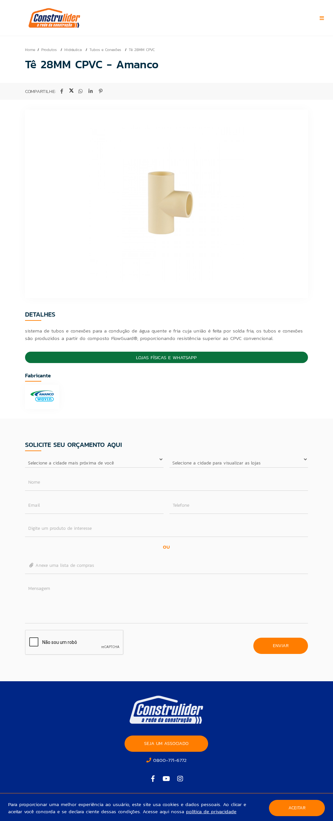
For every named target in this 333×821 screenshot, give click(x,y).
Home (30, 50)
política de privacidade (211, 811)
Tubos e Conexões (106, 50)
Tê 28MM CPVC (142, 50)
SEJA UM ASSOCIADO (166, 743)
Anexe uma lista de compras (64, 565)
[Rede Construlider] (67, 18)
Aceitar (296, 807)
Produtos (49, 50)
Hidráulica (73, 50)
